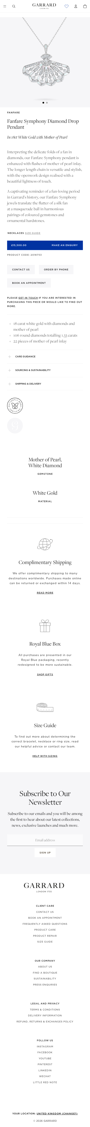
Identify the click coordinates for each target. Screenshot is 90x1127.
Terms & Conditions (45, 1009)
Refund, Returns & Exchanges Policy (45, 1021)
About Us (45, 966)
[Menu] (5, 6)
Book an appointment (29, 282)
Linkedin (45, 1070)
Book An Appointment (45, 917)
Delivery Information (45, 1015)
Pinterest (45, 1064)
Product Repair (45, 935)
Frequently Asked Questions (45, 923)
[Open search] (13, 6)
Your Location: (45, 1113)
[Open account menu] (75, 6)
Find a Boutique (45, 972)
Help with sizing (45, 756)
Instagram (45, 1046)
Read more (45, 592)
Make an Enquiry (65, 245)
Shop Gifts (45, 674)
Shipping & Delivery (28, 383)
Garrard (50, 1120)
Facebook (45, 1052)
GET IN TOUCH (28, 297)
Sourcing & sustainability (33, 370)
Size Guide (45, 941)
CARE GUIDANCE (25, 356)
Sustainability (45, 978)
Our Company (45, 960)
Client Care (45, 905)
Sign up (45, 852)
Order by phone (56, 269)
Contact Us (45, 911)
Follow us (45, 1040)
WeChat (45, 1076)
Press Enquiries (45, 984)
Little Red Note (45, 1082)
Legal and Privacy (45, 1003)
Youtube (45, 1058)
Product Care (45, 929)
